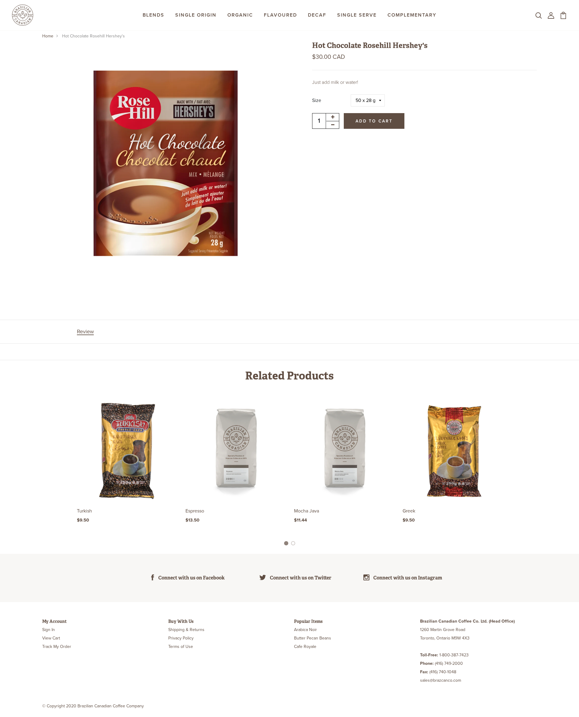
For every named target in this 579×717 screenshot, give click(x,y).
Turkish (84, 511)
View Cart (51, 638)
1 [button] (287, 544)
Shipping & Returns (186, 629)
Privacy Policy (181, 638)
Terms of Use (180, 646)
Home (47, 36)
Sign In (48, 629)
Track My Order (56, 646)
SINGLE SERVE (357, 15)
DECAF (317, 15)
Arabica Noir (305, 629)
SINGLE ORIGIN (196, 15)
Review (85, 331)
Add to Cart (374, 120)
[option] (126, 467)
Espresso (194, 511)
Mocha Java (306, 511)
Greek (409, 511)
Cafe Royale (305, 646)
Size (316, 100)
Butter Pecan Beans (312, 638)
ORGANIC (240, 15)
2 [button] (294, 544)
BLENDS (153, 15)
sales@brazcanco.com (440, 680)
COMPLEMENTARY (412, 15)
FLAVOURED (280, 15)
